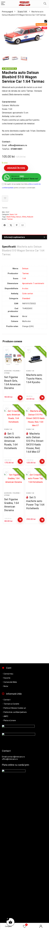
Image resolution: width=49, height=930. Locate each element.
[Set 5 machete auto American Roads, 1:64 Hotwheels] (13, 417)
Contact (7, 700)
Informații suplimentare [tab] (14, 237)
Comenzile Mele (10, 682)
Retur (6, 686)
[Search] (45, 3)
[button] (45, 21)
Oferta (24, 217)
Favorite (7, 678)
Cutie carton (27, 294)
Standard (26, 298)
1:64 (24, 278)
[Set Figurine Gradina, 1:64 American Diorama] (13, 481)
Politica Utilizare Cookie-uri (15, 708)
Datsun (18, 217)
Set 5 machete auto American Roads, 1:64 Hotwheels (12, 441)
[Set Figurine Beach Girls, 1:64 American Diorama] (13, 359)
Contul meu (8, 674)
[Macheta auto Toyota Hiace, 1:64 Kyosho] (35, 359)
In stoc (25, 288)
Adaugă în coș (16, 168)
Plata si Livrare (10, 720)
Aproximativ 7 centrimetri (33, 283)
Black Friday (11, 217)
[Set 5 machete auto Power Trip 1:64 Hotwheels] (35, 481)
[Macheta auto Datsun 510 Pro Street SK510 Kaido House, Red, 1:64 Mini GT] (35, 417)
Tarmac (5, 208)
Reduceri (30, 217)
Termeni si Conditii (11, 704)
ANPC (6, 716)
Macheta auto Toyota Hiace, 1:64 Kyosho (34, 378)
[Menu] (3, 3)
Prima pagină (7, 12)
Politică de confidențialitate (15, 712)
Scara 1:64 (22, 12)
